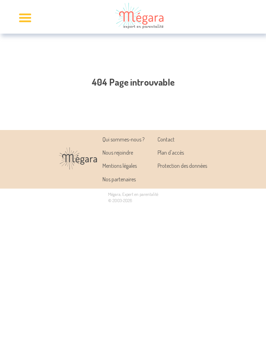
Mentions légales (120, 165)
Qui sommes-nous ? (123, 139)
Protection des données (182, 165)
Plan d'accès (171, 152)
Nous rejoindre (118, 152)
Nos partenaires (119, 179)
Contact (166, 139)
